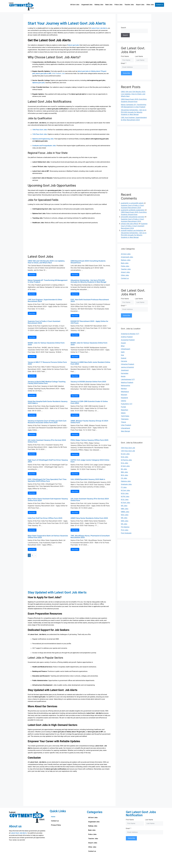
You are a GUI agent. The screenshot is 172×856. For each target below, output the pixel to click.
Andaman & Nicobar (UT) (130, 334)
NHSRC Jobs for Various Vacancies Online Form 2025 (46, 344)
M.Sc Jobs (124, 499)
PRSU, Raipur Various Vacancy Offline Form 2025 (89, 440)
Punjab (123, 407)
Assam (123, 343)
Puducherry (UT (126, 404)
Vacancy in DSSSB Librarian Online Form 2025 (88, 382)
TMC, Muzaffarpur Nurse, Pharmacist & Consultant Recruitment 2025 (90, 536)
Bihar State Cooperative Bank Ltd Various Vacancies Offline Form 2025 (48, 536)
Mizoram (124, 395)
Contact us (159, 4)
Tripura (123, 422)
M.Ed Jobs (125, 493)
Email (123, 63)
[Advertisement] (69, 240)
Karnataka (124, 373)
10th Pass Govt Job (128, 448)
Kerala (123, 376)
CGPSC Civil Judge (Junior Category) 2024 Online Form (90, 461)
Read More (32, 274)
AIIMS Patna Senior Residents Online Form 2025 (89, 518)
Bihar (123, 346)
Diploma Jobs (126, 481)
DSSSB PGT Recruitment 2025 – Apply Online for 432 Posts (89, 322)
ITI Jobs (124, 487)
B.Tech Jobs (125, 466)
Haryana (124, 361)
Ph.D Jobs (124, 530)
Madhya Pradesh (127, 382)
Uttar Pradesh (126, 425)
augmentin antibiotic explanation (132, 210)
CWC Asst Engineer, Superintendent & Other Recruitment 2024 (45, 300)
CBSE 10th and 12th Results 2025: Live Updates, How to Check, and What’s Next (46, 262)
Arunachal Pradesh (128, 340)
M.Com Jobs (125, 490)
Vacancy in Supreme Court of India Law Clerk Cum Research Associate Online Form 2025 (47, 421)
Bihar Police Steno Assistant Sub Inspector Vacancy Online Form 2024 (48, 499)
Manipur (124, 388)
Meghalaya (125, 391)
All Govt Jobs (74, 4)
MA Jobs (124, 506)
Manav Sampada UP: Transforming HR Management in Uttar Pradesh (47, 281)
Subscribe (126, 73)
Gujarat (123, 358)
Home (53, 816)
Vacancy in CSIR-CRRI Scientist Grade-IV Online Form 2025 (89, 402)
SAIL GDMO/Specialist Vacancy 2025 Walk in (88, 479)
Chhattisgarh (125, 349)
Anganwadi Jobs (86, 4)
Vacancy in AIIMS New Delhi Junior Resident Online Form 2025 (90, 363)
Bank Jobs (108, 4)
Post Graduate (126, 533)
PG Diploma (125, 527)
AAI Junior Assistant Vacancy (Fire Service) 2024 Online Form (47, 441)
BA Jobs (124, 469)
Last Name (139, 56)
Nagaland (124, 398)
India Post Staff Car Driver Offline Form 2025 (45, 518)
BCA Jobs (124, 475)
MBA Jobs (124, 509)
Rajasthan (124, 410)
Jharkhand (125, 370)
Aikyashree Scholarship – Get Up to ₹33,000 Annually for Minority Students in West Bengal (88, 281)
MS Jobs (124, 524)
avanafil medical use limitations (132, 230)
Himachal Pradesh (127, 364)
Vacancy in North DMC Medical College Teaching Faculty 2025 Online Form (46, 382)
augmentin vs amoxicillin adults (132, 203)
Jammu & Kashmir (127, 367)
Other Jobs (150, 4)
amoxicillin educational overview (132, 217)
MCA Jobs (124, 515)
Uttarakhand (125, 428)
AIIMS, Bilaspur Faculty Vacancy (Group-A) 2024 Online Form (89, 421)
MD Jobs (124, 518)
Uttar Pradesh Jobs (58, 73)
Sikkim (123, 413)
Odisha (123, 401)
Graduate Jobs (126, 484)
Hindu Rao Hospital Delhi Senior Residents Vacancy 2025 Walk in (47, 402)
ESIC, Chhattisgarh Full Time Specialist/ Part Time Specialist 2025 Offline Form (47, 480)
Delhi (123, 352)
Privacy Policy (56, 825)
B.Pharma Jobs (126, 460)
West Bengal (125, 431)
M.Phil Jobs (125, 496)
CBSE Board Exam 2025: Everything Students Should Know (88, 262)
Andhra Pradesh (127, 337)
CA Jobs (124, 478)
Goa (122, 355)
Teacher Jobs (129, 4)
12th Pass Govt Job (128, 451)
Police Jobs (118, 4)
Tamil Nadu (125, 416)
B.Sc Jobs (124, 463)
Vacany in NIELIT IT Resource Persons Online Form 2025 (47, 363)
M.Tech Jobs (125, 502)
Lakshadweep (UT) (128, 379)
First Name (125, 56)
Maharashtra (125, 385)
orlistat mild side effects (129, 224)
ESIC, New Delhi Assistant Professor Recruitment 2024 (90, 300)
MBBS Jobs (125, 512)
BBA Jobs (124, 472)
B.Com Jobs (125, 454)
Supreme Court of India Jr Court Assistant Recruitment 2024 (44, 322)
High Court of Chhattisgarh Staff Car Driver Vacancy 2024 (48, 461)
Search (123, 27)
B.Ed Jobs (124, 457)
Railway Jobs (99, 4)
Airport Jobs (140, 4)
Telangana (124, 419)
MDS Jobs (124, 521)
